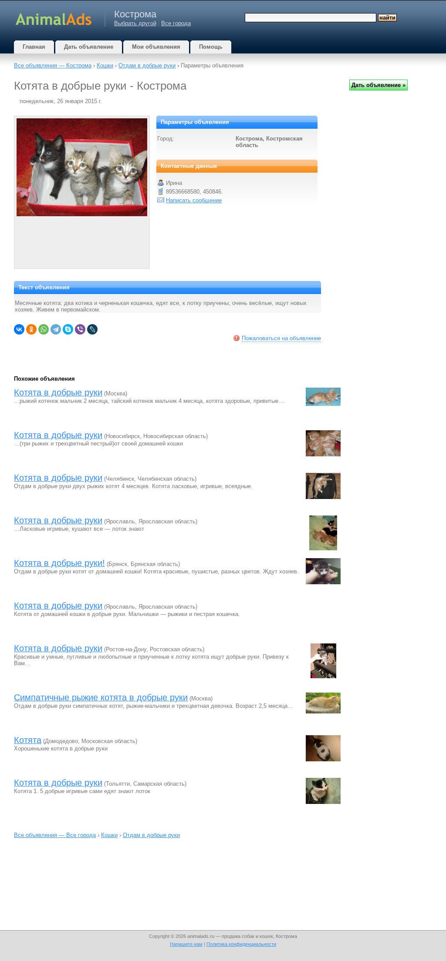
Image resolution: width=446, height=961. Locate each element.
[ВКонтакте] (19, 329)
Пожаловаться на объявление (281, 338)
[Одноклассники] (31, 329)
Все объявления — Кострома (52, 65)
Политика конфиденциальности (241, 944)
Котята (27, 740)
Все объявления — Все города (55, 835)
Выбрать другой (135, 23)
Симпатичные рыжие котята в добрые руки (101, 697)
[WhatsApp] (43, 329)
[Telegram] (56, 329)
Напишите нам (186, 944)
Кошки (105, 65)
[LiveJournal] (92, 329)
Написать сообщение (194, 200)
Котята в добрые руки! (59, 563)
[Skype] (68, 329)
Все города (176, 23)
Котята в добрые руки (58, 392)
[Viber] (80, 329)
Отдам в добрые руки (147, 65)
